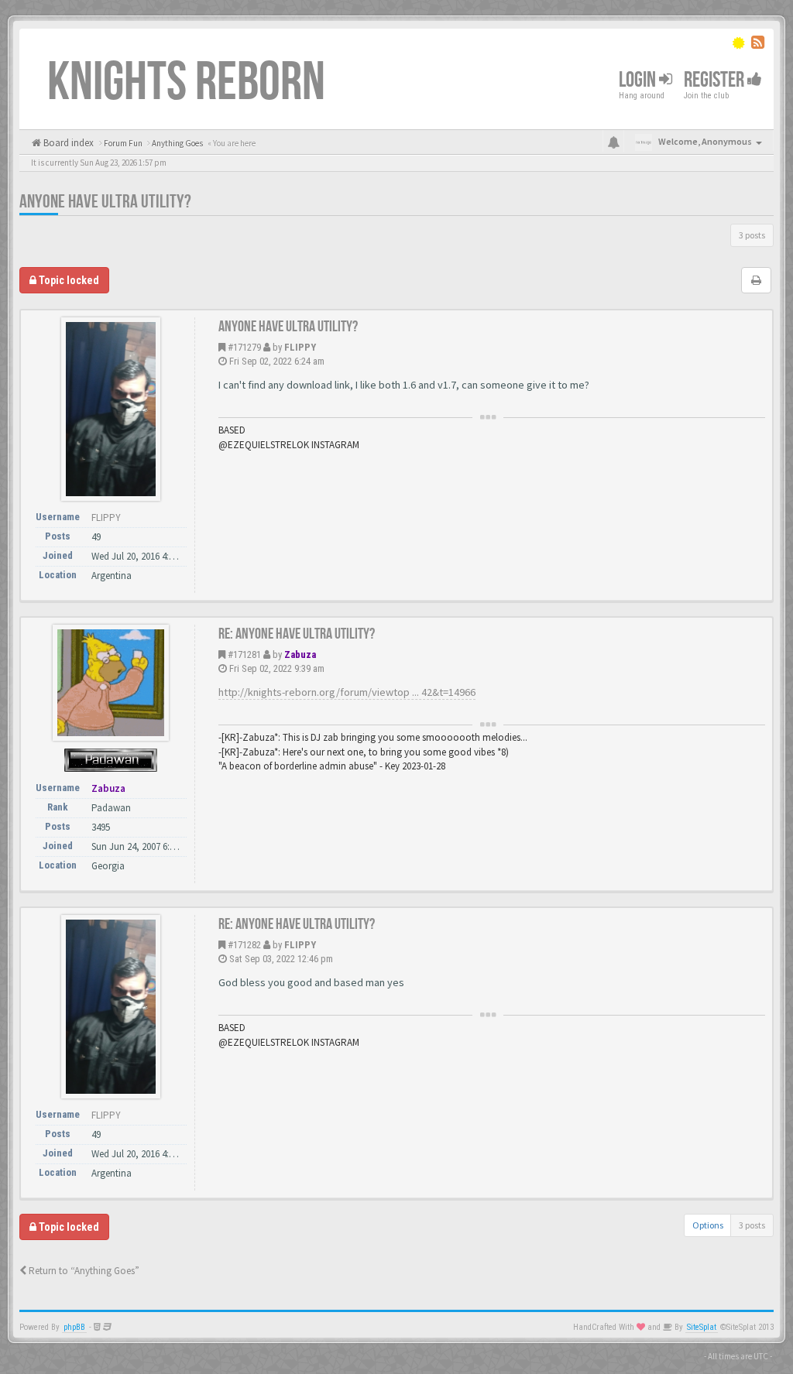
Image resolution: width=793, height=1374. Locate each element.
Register (715, 80)
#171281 (244, 654)
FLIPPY (300, 347)
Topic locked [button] (67, 280)
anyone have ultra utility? (105, 201)
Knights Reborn (186, 82)
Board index (67, 142)
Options (707, 1225)
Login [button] (639, 80)
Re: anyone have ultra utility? (296, 634)
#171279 (244, 347)
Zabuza (300, 654)
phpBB (74, 1327)
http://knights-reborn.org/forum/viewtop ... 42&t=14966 (346, 692)
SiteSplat (701, 1327)
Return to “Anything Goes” (82, 1270)
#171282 (244, 945)
